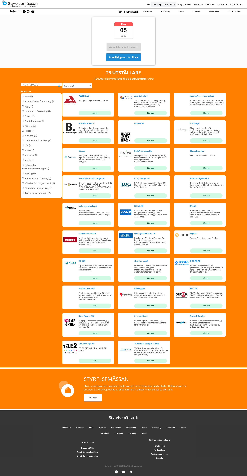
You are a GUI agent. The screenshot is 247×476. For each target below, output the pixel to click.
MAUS (193, 206)
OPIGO (82, 261)
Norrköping (156, 427)
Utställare (209, 4)
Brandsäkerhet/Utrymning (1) (40, 101)
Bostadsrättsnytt (86, 123)
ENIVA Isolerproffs (143, 151)
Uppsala (196, 11)
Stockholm (147, 11)
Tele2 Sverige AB (86, 343)
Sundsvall (170, 427)
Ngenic (193, 233)
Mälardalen (214, 11)
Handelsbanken (197, 151)
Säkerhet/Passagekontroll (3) (40, 183)
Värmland (105, 433)
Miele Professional (87, 233)
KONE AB (138, 206)
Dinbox (82, 151)
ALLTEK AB (84, 96)
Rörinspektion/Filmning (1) (38, 178)
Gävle (144, 427)
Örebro (183, 427)
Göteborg (165, 11)
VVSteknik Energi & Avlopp (146, 343)
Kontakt (159, 458)
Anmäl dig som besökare (87, 452)
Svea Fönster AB (86, 316)
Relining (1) (30, 173)
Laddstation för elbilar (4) (38, 140)
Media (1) (29, 160)
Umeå (144, 433)
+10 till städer (234, 11)
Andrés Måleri (140, 96)
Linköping (132, 433)
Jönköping (118, 433)
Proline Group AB (87, 288)
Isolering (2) (31, 135)
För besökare (159, 450)
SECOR (193, 288)
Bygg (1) (29, 106)
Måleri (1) (29, 150)
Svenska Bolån (141, 316)
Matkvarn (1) (31, 155)
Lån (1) (28, 145)
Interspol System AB (199, 178)
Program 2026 (184, 4)
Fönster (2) (30, 126)
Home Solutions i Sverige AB (91, 178)
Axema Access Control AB (202, 96)
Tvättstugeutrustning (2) (38, 193)
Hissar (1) (29, 131)
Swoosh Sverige (197, 316)
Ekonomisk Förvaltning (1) (38, 111)
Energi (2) (30, 116)
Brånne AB (139, 123)
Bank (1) (29, 96)
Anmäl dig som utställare (163, 4)
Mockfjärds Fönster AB (144, 233)
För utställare (159, 446)
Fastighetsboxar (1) (35, 121)
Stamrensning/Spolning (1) (38, 188)
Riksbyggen (139, 288)
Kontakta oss (236, 4)
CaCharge (194, 123)
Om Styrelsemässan (159, 454)
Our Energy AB (141, 261)
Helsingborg (131, 427)
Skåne (181, 11)
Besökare (198, 4)
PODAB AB (195, 261)
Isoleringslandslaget (88, 206)
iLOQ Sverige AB (142, 178)
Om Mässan (222, 4)
